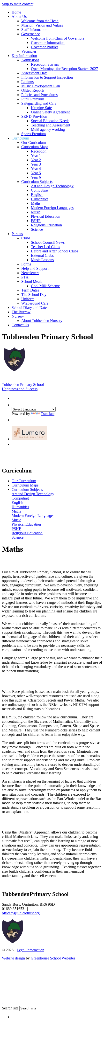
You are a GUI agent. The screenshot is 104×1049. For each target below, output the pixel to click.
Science (37, 229)
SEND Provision (34, 116)
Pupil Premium (32, 99)
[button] (14, 397)
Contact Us (20, 325)
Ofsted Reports (32, 90)
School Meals (31, 281)
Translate (47, 414)
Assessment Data (34, 73)
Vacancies (29, 51)
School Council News (48, 242)
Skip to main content (17, 4)
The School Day (33, 294)
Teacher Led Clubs (45, 247)
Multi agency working (48, 129)
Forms (26, 264)
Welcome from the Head (40, 21)
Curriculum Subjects (36, 182)
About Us (19, 16)
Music (35, 212)
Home (16, 12)
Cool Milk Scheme (45, 286)
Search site (10, 1008)
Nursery (18, 316)
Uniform (27, 299)
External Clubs (42, 255)
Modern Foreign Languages (52, 208)
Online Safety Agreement (50, 112)
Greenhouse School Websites (53, 958)
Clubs (25, 238)
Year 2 (36, 160)
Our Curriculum (33, 142)
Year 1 (36, 155)
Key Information (24, 56)
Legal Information (30, 950)
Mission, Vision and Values (42, 25)
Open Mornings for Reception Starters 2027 (64, 69)
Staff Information (34, 30)
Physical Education (45, 216)
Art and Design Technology (52, 186)
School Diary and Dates (30, 308)
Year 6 (36, 177)
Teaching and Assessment (50, 125)
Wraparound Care (34, 303)
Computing (39, 190)
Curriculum (20, 138)
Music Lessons (42, 260)
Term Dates (30, 290)
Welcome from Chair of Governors (57, 38)
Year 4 (36, 169)
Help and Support (34, 268)
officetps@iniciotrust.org (21, 913)
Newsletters (30, 273)
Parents (17, 234)
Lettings (27, 82)
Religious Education (46, 225)
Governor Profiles (44, 47)
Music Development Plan (40, 86)
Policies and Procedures (39, 95)
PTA (25, 277)
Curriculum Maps (34, 147)
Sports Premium (33, 134)
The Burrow (21, 312)
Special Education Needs (50, 121)
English (37, 195)
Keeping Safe (41, 108)
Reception (38, 151)
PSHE (36, 221)
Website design (13, 958)
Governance (30, 34)
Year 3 (36, 164)
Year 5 (36, 173)
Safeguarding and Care (38, 103)
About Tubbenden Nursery (41, 321)
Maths (35, 203)
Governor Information (48, 43)
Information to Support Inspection (47, 77)
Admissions (30, 60)
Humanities (39, 199)
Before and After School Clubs (54, 251)
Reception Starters (45, 64)
